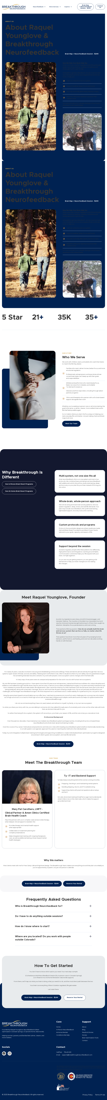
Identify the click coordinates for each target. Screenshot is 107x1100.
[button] (40, 7)
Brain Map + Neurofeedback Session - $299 (85, 7)
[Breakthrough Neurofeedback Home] (13, 6)
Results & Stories (87, 1032)
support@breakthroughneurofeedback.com (77, 1055)
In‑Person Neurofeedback (65, 1029)
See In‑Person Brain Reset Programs (19, 484)
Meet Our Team (71, 423)
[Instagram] (10, 1053)
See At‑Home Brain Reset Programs (19, 491)
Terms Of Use (100, 1095)
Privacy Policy (87, 1095)
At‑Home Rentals (62, 1032)
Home (58, 1027)
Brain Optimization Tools (90, 1038)
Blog (83, 1029)
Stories (84, 1035)
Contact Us (100, 6)
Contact (85, 1040)
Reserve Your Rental (74, 883)
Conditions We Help (63, 1035)
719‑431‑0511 (67, 1052)
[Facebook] (4, 1053)
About (84, 1027)
